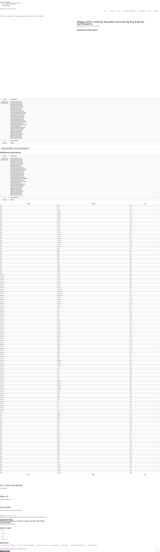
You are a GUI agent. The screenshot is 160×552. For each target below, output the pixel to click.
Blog (150, 11)
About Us (112, 11)
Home (105, 11)
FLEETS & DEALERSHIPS (129, 11)
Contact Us (156, 11)
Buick (83, 26)
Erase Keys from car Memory (8, 545)
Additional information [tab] (7, 148)
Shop (5, 16)
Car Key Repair (64, 545)
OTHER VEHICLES (142, 11)
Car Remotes (88, 26)
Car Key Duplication (53, 545)
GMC (98, 26)
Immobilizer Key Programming (77, 545)
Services (118, 11)
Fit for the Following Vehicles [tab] (21, 148)
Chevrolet (94, 26)
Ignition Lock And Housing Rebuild (25, 545)
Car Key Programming (41, 545)
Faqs (2, 536)
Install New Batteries (92, 545)
